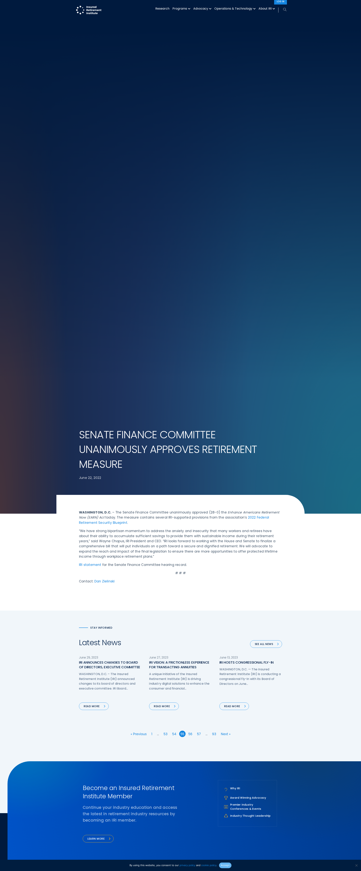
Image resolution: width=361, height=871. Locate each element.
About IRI (265, 8)
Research (162, 8)
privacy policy (187, 865)
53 (166, 734)
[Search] (282, 10)
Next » (226, 734)
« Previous (139, 734)
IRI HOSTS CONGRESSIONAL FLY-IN (246, 662)
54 (174, 734)
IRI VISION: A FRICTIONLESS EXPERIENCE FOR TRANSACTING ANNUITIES (179, 664)
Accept (225, 865)
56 (190, 734)
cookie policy (208, 865)
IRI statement (90, 565)
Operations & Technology (233, 8)
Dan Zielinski (104, 581)
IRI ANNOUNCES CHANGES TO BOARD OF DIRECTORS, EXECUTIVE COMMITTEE (109, 664)
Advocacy (200, 8)
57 (199, 734)
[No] (356, 865)
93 (214, 734)
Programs (179, 8)
